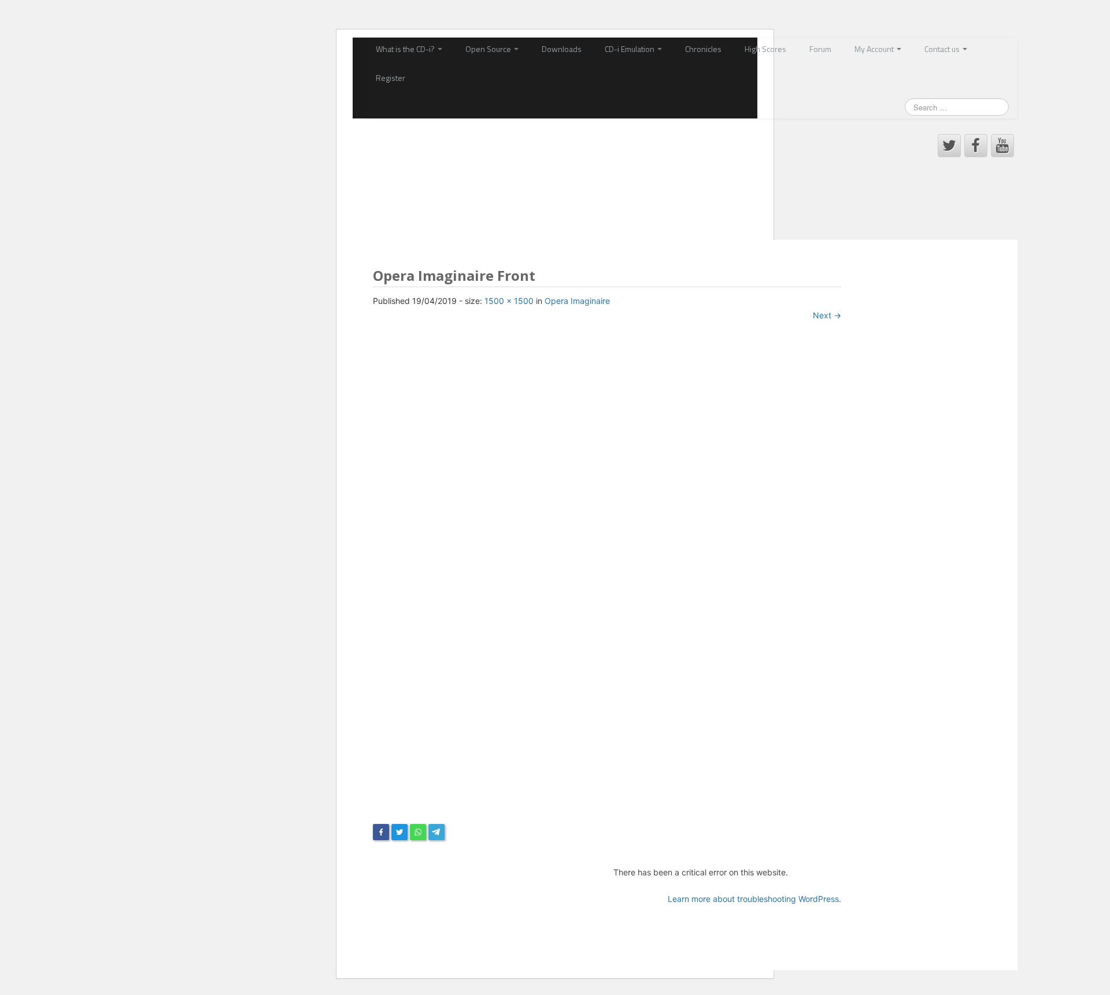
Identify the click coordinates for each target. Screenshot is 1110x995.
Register (390, 78)
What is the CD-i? (406, 49)
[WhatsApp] (418, 832)
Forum (820, 49)
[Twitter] (399, 832)
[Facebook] (381, 832)
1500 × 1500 (509, 301)
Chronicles (703, 49)
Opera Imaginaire (577, 301)
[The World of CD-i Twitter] (949, 145)
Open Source (489, 49)
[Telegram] (436, 832)
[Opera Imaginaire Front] (607, 577)
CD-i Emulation (630, 49)
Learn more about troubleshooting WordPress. (754, 899)
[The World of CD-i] (451, 170)
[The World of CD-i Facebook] (975, 145)
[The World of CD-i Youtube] (1002, 145)
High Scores (765, 49)
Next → (827, 315)
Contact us (942, 49)
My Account (875, 49)
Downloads (562, 49)
